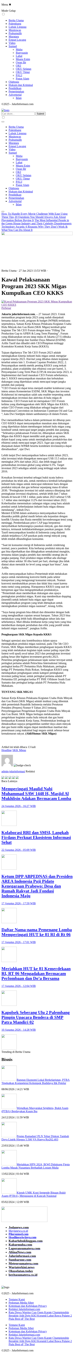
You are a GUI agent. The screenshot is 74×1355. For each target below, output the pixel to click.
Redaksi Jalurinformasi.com (24, 1309)
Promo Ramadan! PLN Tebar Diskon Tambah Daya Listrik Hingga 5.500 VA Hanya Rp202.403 (35, 1138)
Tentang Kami (17, 1299)
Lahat (19, 55)
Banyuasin (22, 52)
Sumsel (13, 46)
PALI (19, 75)
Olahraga (14, 81)
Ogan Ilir (21, 62)
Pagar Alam (22, 78)
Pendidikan (15, 88)
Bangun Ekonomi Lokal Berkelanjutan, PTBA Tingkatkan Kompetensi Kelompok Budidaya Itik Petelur (35, 1081)
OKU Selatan (23, 68)
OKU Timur (23, 72)
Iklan (19, 97)
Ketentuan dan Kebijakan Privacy (28, 1305)
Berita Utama (16, 20)
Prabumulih (15, 33)
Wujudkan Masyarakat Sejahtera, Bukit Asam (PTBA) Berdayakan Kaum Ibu (34, 1110)
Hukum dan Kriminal (21, 85)
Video (12, 43)
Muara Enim (23, 59)
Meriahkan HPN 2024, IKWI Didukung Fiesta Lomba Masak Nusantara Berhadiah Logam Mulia (35, 1166)
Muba (19, 49)
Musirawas (15, 30)
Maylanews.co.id (18, 1230)
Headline (6, 750)
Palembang (15, 23)
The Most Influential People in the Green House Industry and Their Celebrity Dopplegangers (36, 222)
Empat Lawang (17, 39)
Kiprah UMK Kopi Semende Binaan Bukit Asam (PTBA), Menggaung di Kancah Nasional (33, 1194)
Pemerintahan (16, 91)
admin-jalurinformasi (13, 771)
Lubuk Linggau (17, 26)
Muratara (14, 36)
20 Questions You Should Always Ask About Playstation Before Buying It (33, 218)
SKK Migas (19, 750)
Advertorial (15, 94)
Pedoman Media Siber (21, 1302)
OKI (18, 65)
